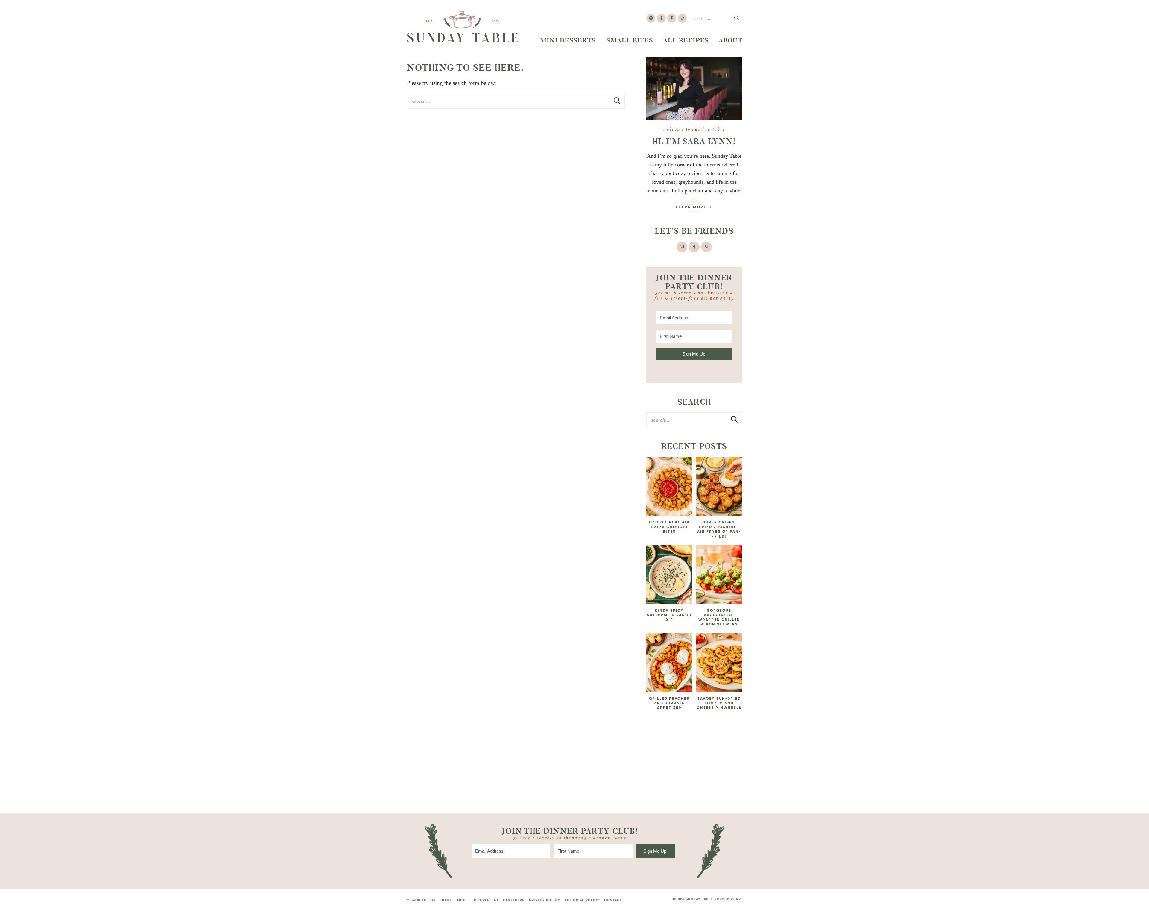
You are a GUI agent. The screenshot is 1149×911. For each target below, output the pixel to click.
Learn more (692, 207)
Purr (736, 899)
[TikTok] (682, 18)
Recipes (481, 900)
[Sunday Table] (462, 26)
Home (446, 900)
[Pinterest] (671, 18)
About (731, 40)
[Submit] (737, 18)
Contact (613, 900)
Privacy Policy (544, 900)
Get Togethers (509, 900)
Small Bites (629, 40)
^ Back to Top (421, 900)
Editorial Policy (582, 900)
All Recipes (686, 40)
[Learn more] (694, 88)
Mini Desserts (568, 40)
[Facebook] (661, 18)
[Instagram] (650, 18)
